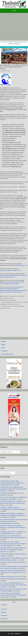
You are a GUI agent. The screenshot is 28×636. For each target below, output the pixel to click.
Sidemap (3, 612)
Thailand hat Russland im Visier (9, 576)
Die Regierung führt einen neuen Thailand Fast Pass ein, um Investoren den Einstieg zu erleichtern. (13, 549)
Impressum (4, 615)
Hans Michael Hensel (19, 296)
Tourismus (11, 298)
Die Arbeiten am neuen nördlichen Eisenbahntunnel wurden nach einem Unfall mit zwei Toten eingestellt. (13, 543)
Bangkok (3, 341)
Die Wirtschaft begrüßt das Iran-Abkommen (12, 579)
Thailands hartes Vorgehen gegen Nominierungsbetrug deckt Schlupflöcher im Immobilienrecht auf (12, 483)
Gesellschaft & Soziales (7, 296)
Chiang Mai (4, 351)
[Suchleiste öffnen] (26, 10)
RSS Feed (4, 609)
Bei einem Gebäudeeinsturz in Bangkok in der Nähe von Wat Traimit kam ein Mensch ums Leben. (13, 503)
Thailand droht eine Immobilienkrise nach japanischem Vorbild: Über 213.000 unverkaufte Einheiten (13, 489)
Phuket (3, 347)
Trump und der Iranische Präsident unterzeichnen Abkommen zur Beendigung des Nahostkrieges (13, 595)
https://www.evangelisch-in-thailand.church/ (10, 270)
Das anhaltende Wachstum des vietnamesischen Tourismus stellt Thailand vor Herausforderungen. (13, 521)
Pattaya (2, 298)
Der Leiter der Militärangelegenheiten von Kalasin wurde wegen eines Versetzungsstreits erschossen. (13, 584)
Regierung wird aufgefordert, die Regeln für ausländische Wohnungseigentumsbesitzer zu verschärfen (13, 515)
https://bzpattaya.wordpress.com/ (19, 265)
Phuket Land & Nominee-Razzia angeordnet (12, 562)
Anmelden (4, 604)
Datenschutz (4, 618)
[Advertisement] (14, 27)
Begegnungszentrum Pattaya (9, 300)
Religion (6, 298)
